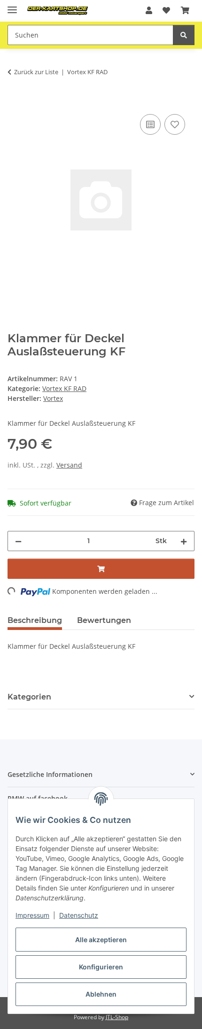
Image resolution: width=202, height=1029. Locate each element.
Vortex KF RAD (64, 388)
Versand (69, 465)
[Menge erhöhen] (183, 541)
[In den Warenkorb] (15, 101)
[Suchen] (183, 35)
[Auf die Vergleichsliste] (150, 124)
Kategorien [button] (29, 696)
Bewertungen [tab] (104, 620)
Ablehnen (101, 994)
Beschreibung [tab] (35, 620)
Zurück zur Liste (36, 72)
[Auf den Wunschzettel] (174, 124)
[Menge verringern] (18, 541)
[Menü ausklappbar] (12, 6)
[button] (148, 10)
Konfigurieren (101, 967)
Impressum (32, 915)
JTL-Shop (117, 1017)
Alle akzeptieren (101, 940)
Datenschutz (78, 915)
